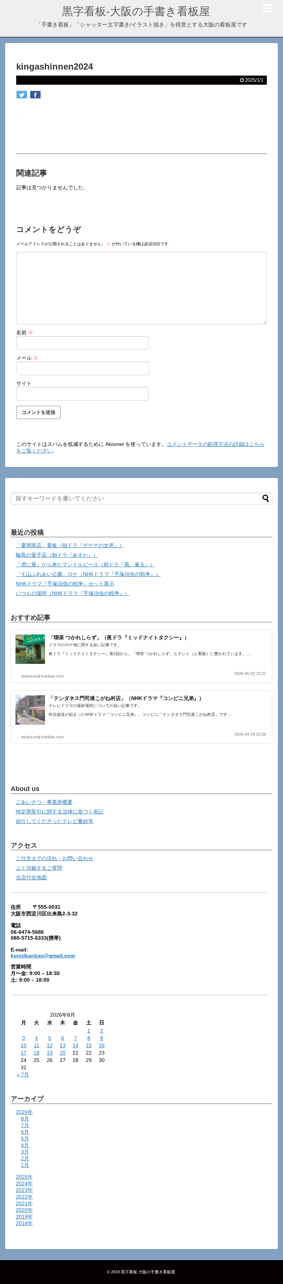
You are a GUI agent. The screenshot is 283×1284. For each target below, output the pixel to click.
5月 (25, 1138)
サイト (24, 383)
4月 (25, 1145)
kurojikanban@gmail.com (43, 955)
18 (36, 1053)
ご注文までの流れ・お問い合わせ (54, 858)
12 (50, 1045)
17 (24, 1053)
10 (24, 1045)
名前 (24, 332)
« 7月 (23, 1074)
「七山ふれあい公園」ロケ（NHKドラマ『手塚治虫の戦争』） (88, 574)
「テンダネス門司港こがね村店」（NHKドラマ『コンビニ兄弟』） (126, 698)
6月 (25, 1132)
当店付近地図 (31, 877)
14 (75, 1045)
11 (36, 1045)
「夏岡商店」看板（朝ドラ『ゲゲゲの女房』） (70, 545)
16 (102, 1045)
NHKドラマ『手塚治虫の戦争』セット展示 (65, 584)
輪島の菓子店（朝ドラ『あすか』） (57, 555)
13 (63, 1045)
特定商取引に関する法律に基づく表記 (60, 812)
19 (50, 1053)
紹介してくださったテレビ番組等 (54, 821)
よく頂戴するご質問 (39, 868)
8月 (25, 1119)
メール (27, 358)
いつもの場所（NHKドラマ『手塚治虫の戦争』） (73, 593)
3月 (25, 1152)
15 (89, 1045)
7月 (25, 1125)
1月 (25, 1165)
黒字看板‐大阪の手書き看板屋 (136, 11)
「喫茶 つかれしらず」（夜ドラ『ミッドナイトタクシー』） (119, 637)
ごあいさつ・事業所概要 (44, 802)
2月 (25, 1158)
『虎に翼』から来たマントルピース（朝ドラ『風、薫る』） (85, 564)
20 (63, 1053)
